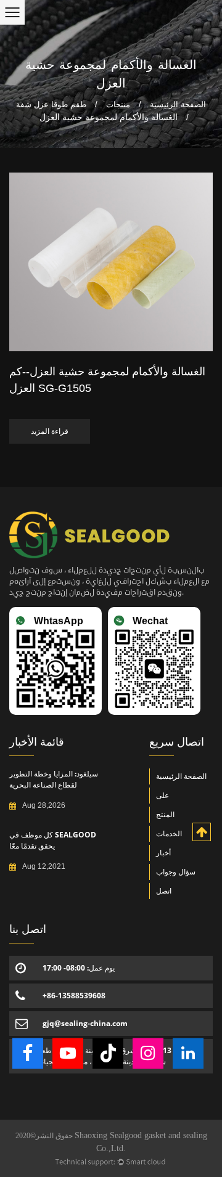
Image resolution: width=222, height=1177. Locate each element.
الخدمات (169, 833)
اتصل (163, 891)
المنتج (165, 814)
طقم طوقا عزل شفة (51, 104)
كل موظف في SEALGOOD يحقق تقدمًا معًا (52, 840)
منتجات (118, 104)
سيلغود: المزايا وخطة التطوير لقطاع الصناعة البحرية (53, 779)
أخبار (163, 852)
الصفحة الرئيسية (178, 104)
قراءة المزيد (49, 431)
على (162, 795)
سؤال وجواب (175, 871)
